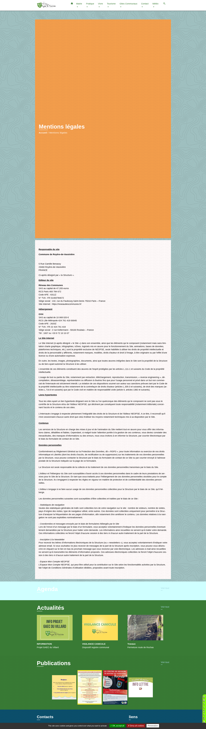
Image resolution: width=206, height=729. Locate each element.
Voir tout (165, 588)
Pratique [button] (90, 3)
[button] (72, 4)
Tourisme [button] (111, 3)
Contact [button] (145, 3)
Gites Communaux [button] (128, 3)
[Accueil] (52, 5)
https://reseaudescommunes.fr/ (66, 304)
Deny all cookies (136, 726)
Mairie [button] (79, 3)
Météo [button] (155, 3)
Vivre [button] (100, 3)
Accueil (43, 133)
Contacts (45, 717)
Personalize (153, 726)
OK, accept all (118, 726)
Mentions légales (58, 133)
